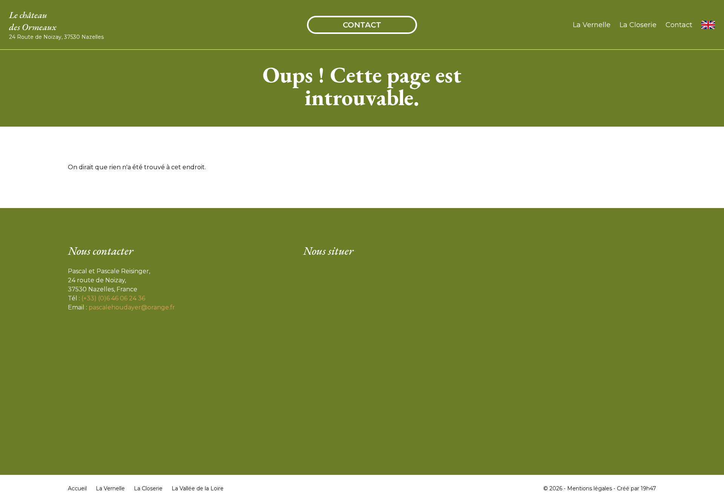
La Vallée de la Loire (198, 488)
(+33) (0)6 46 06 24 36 (113, 298)
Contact (362, 24)
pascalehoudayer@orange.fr (132, 307)
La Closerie (638, 25)
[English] (708, 25)
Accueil (77, 488)
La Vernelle (591, 25)
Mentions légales (589, 488)
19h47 (648, 488)
